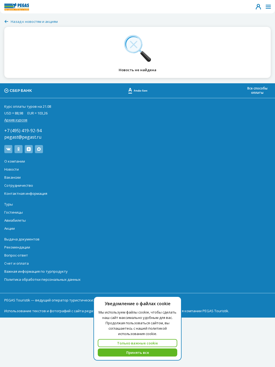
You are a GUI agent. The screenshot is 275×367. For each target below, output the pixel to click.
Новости (11, 169)
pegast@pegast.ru (22, 137)
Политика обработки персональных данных (42, 279)
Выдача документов (21, 239)
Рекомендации (17, 247)
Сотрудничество (18, 185)
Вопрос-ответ (16, 255)
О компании (14, 161)
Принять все (137, 352)
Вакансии (12, 177)
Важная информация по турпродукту (36, 271)
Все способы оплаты (257, 90)
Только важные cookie (137, 343)
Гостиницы (13, 212)
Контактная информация (25, 193)
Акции (9, 228)
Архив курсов (15, 119)
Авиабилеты (15, 220)
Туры (8, 204)
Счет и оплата (16, 263)
